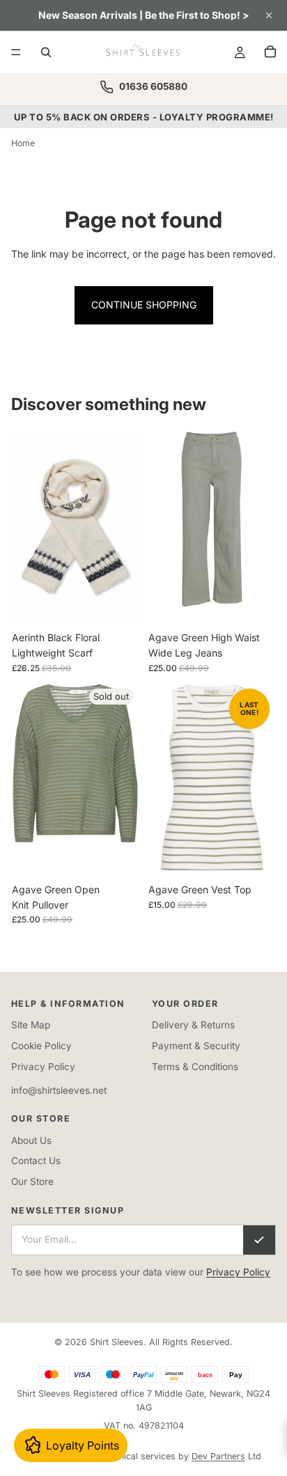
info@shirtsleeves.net (59, 1090)
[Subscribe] (259, 1240)
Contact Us (36, 1160)
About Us (31, 1140)
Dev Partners (218, 1456)
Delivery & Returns (193, 1024)
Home (23, 143)
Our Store (32, 1181)
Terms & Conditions (195, 1066)
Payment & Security (196, 1045)
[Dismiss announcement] (269, 15)
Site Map (30, 1024)
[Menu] (16, 52)
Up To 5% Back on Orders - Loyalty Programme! (144, 117)
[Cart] (270, 51)
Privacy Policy (43, 1066)
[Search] (46, 52)
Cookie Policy (41, 1045)
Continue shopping (143, 305)
